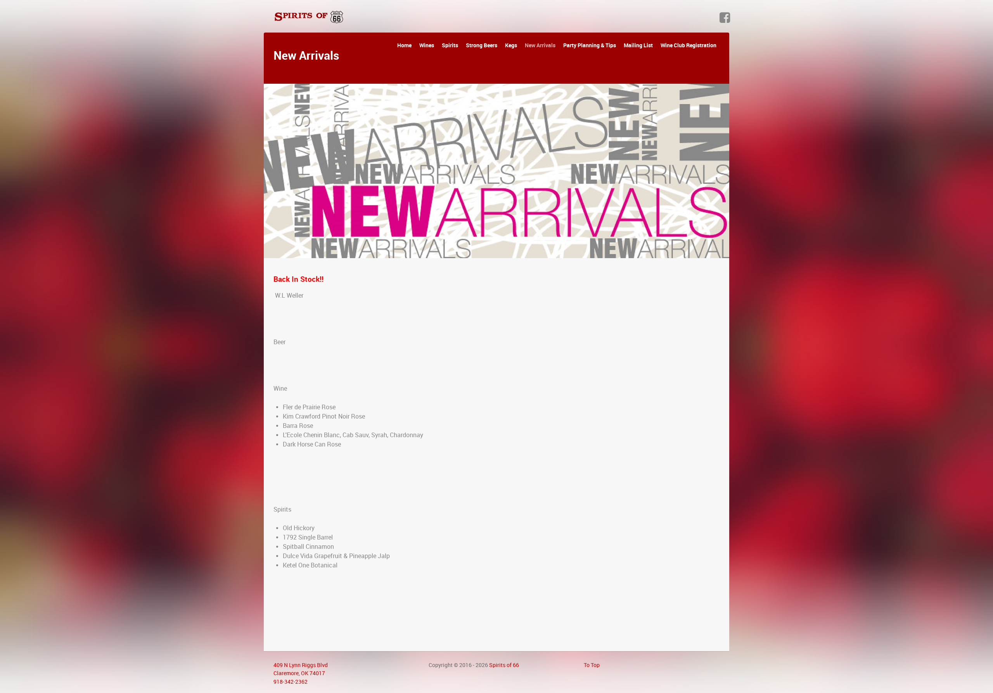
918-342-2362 (290, 681)
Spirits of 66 (504, 665)
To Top (592, 665)
